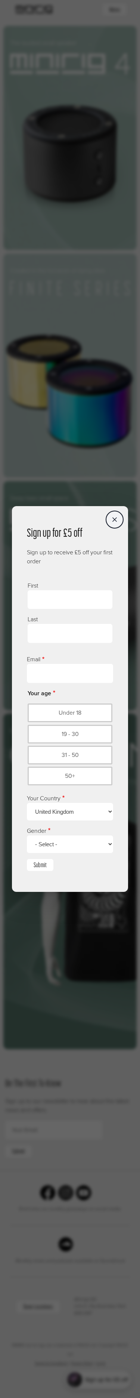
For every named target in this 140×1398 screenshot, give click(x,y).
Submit (40, 864)
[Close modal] (114, 519)
